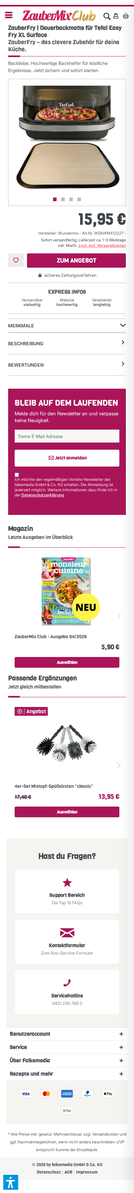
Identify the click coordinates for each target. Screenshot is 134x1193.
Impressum (87, 1172)
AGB (68, 1172)
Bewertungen (26, 365)
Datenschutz (49, 1172)
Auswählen (67, 662)
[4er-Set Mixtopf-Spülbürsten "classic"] (67, 741)
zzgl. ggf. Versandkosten (102, 245)
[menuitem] (9, 15)
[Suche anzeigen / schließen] (107, 15)
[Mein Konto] (116, 15)
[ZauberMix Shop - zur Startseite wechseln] (59, 15)
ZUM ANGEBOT (76, 260)
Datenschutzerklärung (42, 495)
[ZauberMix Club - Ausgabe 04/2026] (67, 591)
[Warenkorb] (127, 15)
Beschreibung (26, 343)
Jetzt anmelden (71, 458)
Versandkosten (105, 1134)
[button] (10, 1182)
